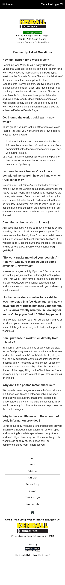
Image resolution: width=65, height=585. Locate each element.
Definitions (32, 471)
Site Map (32, 477)
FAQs (32, 464)
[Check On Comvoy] (32, 512)
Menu (9, 4)
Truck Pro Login (32, 497)
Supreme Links (32, 503)
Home (32, 457)
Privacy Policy (32, 484)
